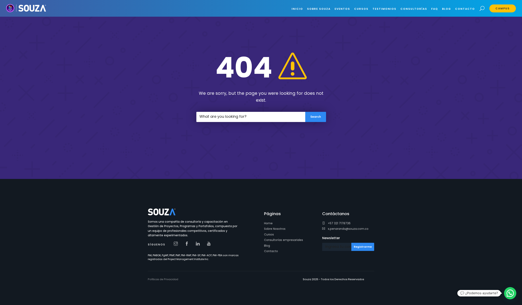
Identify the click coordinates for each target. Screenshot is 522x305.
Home (268, 223)
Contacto (271, 251)
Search (482, 8)
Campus (502, 8)
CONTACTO (465, 9)
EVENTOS (342, 9)
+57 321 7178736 (339, 223)
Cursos (269, 234)
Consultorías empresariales (283, 240)
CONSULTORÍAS (413, 9)
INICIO (297, 9)
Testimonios (384, 9)
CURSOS (361, 9)
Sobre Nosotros (274, 229)
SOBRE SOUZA (319, 9)
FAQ (434, 9)
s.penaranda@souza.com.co (347, 229)
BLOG (446, 9)
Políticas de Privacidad (163, 279)
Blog (267, 246)
